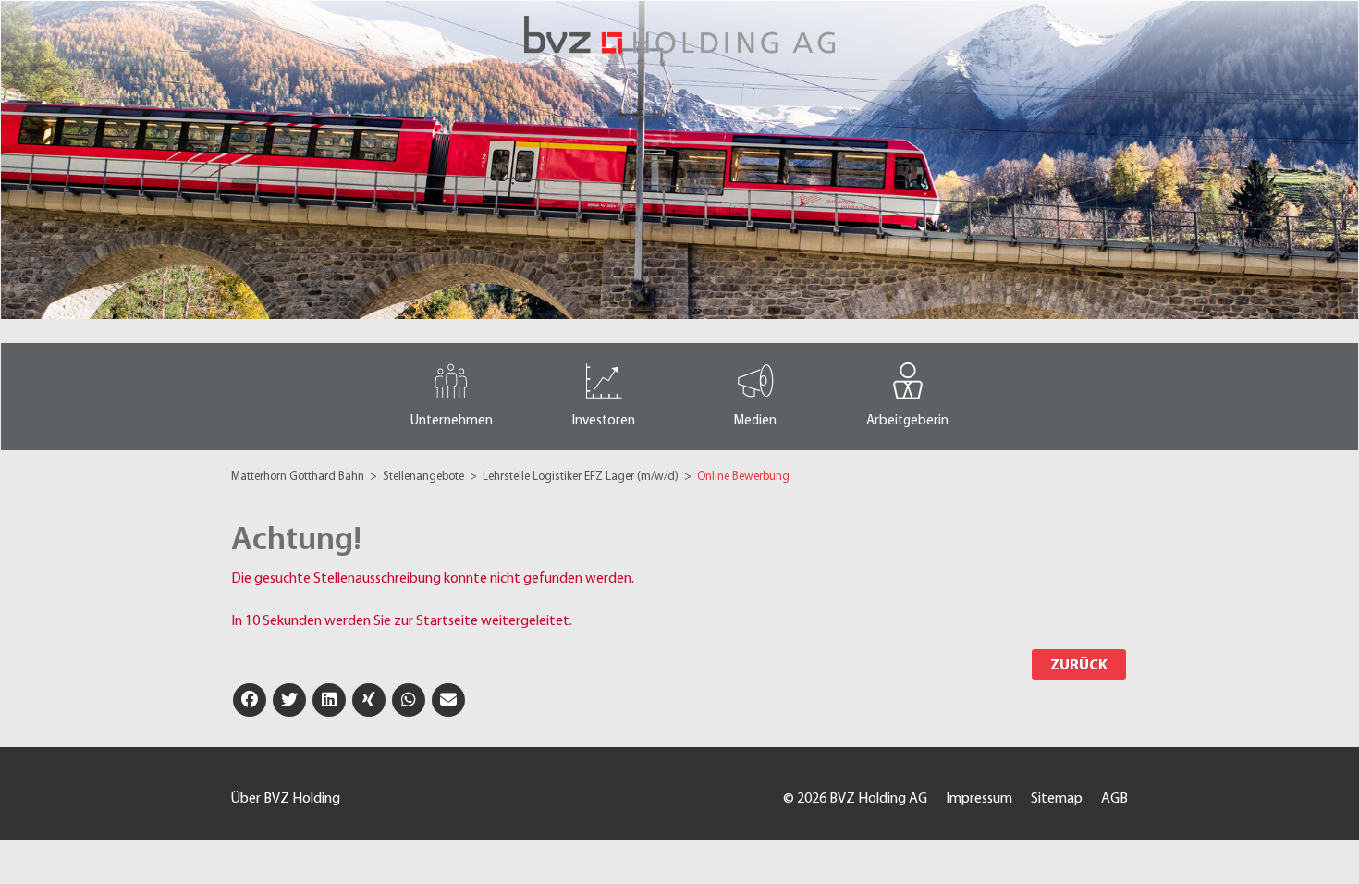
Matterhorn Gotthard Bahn (299, 477)
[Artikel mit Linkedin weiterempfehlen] (329, 700)
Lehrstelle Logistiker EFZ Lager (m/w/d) (582, 477)
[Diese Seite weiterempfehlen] (448, 700)
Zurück (1079, 665)
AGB (1114, 799)
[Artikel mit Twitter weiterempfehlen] (289, 700)
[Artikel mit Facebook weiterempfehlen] (249, 700)
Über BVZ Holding (285, 799)
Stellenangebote (425, 477)
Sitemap (1057, 799)
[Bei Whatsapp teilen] (408, 700)
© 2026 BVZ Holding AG (855, 799)
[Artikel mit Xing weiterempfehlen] (369, 700)
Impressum (979, 799)
